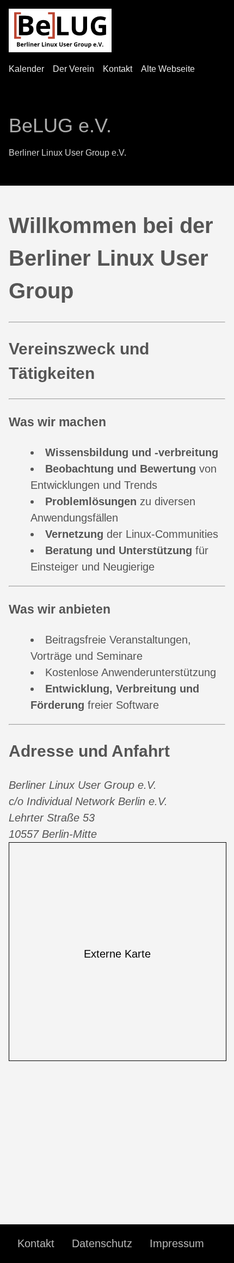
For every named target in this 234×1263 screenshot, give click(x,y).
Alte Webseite (168, 68)
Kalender (26, 68)
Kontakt (117, 68)
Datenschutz (102, 1243)
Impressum (177, 1243)
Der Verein (73, 68)
